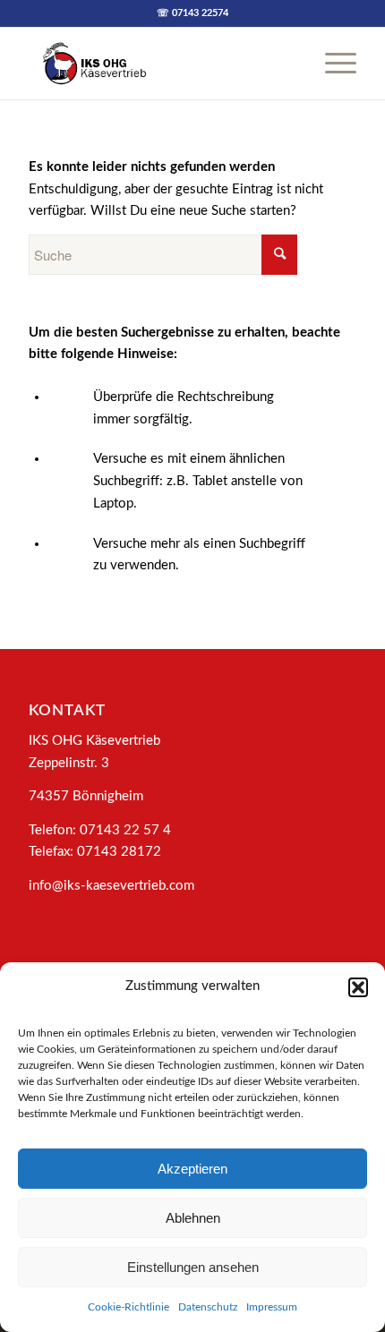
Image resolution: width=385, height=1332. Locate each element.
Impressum (271, 1307)
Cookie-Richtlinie (128, 1307)
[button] (358, 987)
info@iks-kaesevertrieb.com (111, 885)
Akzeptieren (192, 1168)
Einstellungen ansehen (193, 1267)
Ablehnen (193, 1217)
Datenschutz (207, 1307)
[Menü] (331, 63)
